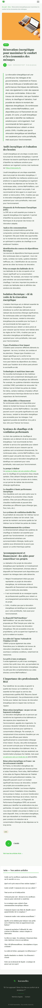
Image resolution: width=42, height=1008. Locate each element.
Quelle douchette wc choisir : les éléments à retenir (19, 956)
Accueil (4, 7)
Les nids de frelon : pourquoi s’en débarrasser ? (20, 951)
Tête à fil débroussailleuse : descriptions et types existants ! (21, 945)
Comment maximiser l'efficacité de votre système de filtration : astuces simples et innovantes (18, 931)
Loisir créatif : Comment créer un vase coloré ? (20, 888)
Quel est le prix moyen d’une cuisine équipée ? (20, 883)
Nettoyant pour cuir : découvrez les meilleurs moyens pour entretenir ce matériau (19, 898)
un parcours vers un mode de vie (15, 757)
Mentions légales (17, 997)
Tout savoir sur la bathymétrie (14, 892)
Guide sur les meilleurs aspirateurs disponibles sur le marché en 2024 (20, 878)
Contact (27, 997)
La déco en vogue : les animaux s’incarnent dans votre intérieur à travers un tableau (20, 939)
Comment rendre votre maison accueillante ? (19, 916)
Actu (9, 7)
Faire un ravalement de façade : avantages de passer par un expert (19, 963)
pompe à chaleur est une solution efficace (20, 471)
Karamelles (23, 980)
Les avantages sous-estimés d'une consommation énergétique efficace (16, 904)
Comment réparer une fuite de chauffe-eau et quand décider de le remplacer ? (19, 911)
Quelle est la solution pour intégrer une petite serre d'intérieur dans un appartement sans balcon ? (20, 923)
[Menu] (38, 1)
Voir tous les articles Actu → (13, 853)
